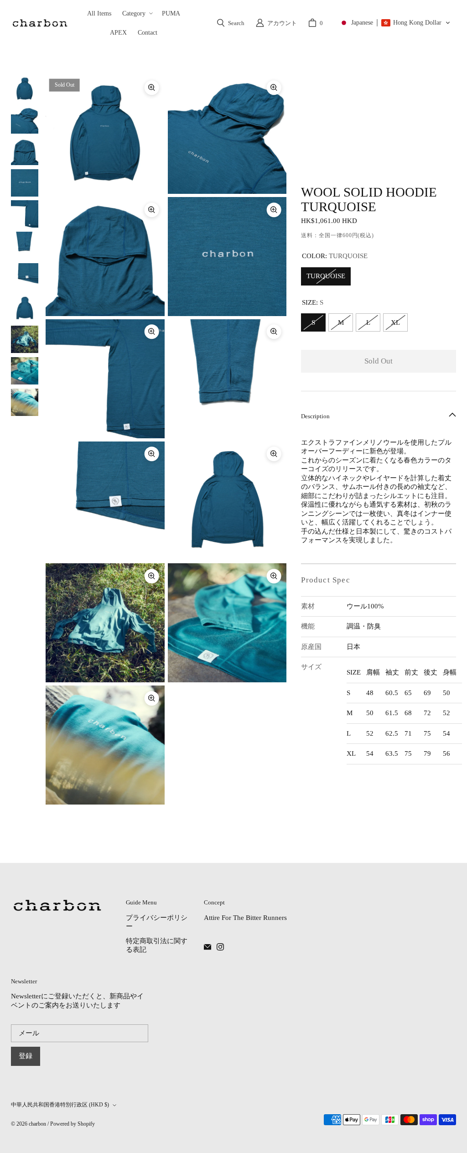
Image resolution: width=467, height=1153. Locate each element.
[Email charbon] (207, 946)
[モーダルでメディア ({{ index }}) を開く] (105, 134)
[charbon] (39, 23)
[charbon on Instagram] (220, 946)
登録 (25, 1056)
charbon (37, 1124)
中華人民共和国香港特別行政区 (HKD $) (60, 1104)
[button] (136, 13)
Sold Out (378, 361)
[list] (166, 440)
